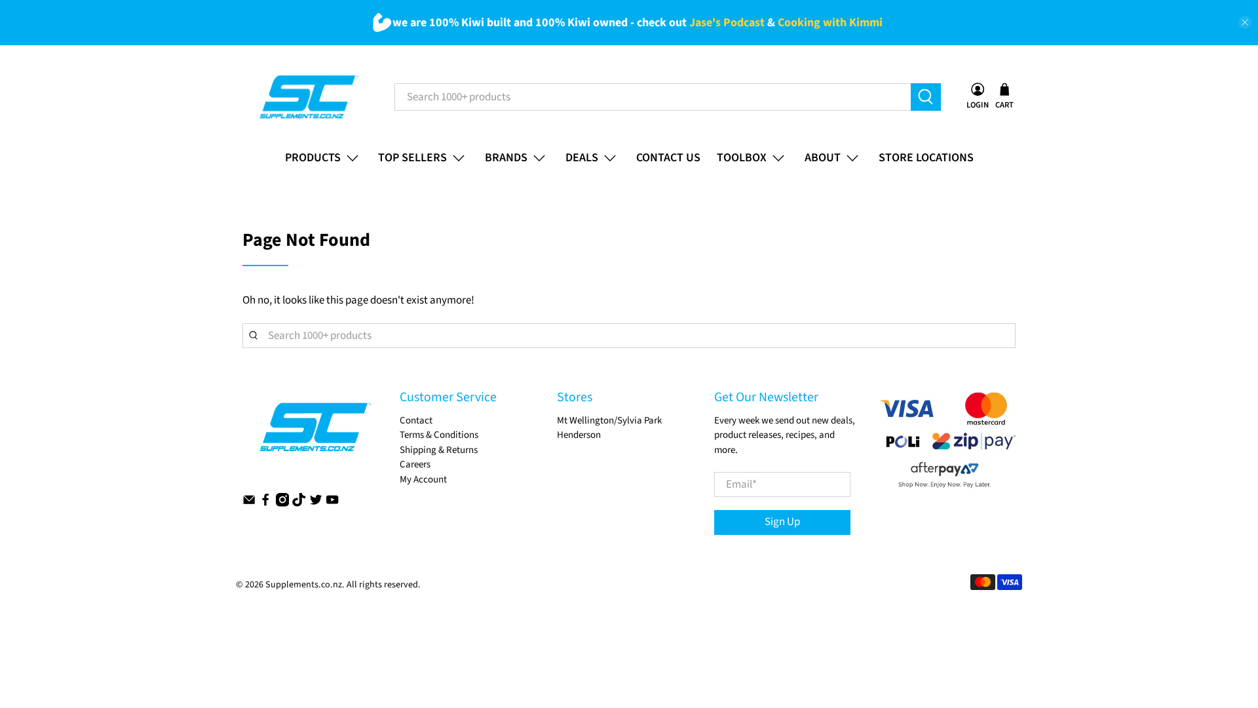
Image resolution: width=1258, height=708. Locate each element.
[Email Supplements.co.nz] (249, 504)
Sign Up (782, 522)
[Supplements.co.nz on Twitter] (315, 504)
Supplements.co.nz (303, 584)
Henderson (579, 435)
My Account (423, 479)
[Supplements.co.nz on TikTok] (298, 504)
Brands (506, 157)
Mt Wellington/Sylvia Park (609, 420)
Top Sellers (412, 157)
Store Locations (926, 157)
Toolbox (742, 157)
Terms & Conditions (439, 435)
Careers (415, 464)
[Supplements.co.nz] (308, 97)
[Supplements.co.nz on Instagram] (282, 504)
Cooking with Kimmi (830, 22)
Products (313, 157)
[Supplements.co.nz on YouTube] (332, 504)
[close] (1244, 22)
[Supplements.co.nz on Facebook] (265, 504)
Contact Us (668, 157)
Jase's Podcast (727, 22)
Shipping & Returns (439, 450)
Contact (416, 420)
